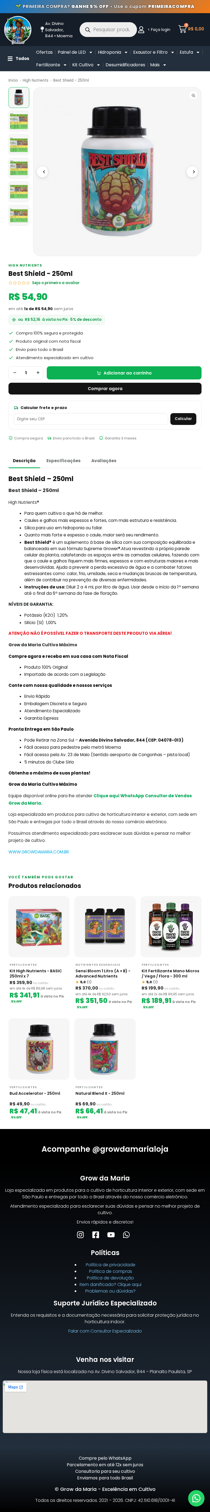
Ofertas (44, 52)
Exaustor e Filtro (150, 52)
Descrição (24, 461)
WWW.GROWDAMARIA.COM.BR (38, 852)
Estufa (186, 52)
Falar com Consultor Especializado (105, 1331)
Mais (155, 65)
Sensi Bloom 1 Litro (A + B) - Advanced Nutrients (102, 973)
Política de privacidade (110, 1265)
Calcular (183, 418)
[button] (196, 1498)
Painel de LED (72, 52)
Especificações (63, 461)
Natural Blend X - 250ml (99, 1093)
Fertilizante (48, 65)
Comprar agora (105, 388)
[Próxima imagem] (192, 172)
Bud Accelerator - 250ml (35, 1093)
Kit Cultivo (83, 65)
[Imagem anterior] (42, 172)
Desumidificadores (125, 65)
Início (13, 80)
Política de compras (110, 1271)
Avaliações (103, 461)
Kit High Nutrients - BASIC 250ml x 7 (36, 973)
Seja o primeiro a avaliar (56, 282)
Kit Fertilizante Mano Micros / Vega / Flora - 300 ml (170, 973)
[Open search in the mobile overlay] (108, 29)
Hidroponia (109, 52)
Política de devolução (110, 1278)
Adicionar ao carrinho (128, 373)
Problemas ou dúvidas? (110, 1291)
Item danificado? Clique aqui (110, 1284)
